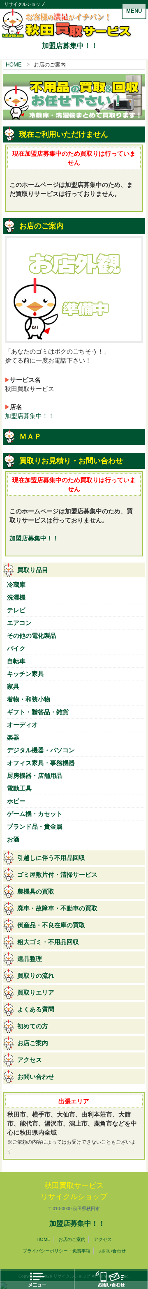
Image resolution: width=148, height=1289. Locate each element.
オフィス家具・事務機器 (41, 763)
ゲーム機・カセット (34, 814)
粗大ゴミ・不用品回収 (48, 942)
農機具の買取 (35, 891)
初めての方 (32, 1026)
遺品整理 (29, 959)
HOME (14, 65)
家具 (13, 686)
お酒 (13, 839)
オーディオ (22, 724)
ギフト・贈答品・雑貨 (38, 712)
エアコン (19, 623)
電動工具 (19, 788)
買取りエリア (35, 992)
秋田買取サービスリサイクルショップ (74, 1196)
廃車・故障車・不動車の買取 (57, 908)
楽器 (13, 737)
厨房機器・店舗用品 (34, 775)
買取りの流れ (35, 975)
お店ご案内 (32, 1043)
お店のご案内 (72, 1239)
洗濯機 (16, 597)
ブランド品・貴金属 (34, 826)
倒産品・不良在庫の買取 (51, 925)
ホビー (16, 801)
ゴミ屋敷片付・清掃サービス (57, 874)
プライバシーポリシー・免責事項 (56, 1250)
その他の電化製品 (31, 635)
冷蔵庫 (16, 584)
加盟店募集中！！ (70, 45)
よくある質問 (35, 1009)
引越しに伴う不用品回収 (51, 858)
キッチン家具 (25, 674)
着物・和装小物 (28, 699)
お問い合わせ (35, 1076)
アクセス (29, 1060)
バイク (16, 648)
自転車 (16, 661)
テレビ (16, 610)
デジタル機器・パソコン (41, 750)
